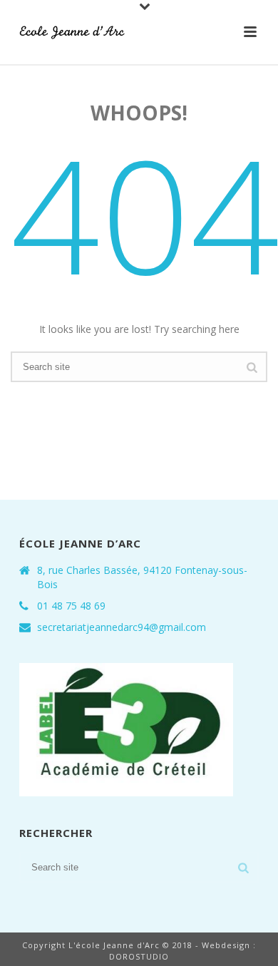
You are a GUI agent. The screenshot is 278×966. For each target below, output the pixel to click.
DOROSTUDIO (139, 956)
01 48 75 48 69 (71, 606)
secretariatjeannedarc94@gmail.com (121, 627)
